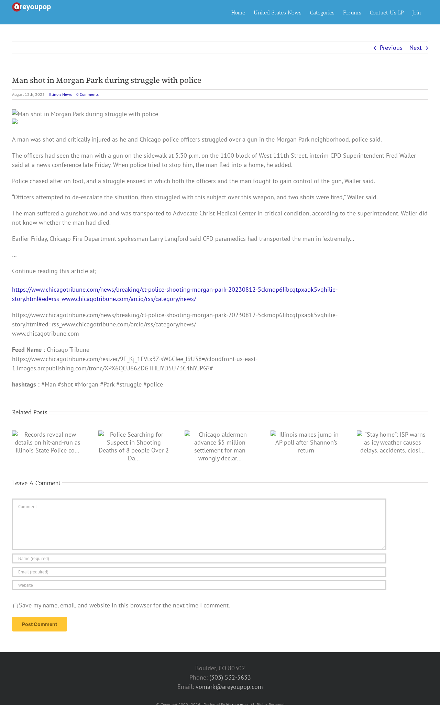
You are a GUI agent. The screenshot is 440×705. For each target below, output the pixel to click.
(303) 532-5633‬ (230, 677)
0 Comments (87, 94)
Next (415, 48)
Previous (391, 48)
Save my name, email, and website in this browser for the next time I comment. (124, 605)
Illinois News (60, 94)
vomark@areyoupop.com (229, 687)
